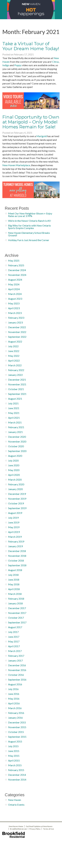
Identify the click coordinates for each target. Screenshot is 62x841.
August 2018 (15, 570)
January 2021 (15, 431)
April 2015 (14, 760)
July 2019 (13, 517)
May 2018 (13, 584)
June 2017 (13, 636)
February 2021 (16, 427)
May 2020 (13, 470)
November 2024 (17, 274)
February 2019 (16, 541)
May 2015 (13, 755)
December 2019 (17, 493)
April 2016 (14, 703)
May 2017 (13, 641)
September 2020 (17, 450)
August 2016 (15, 684)
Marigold (41, 136)
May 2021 (13, 412)
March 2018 (15, 593)
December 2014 (17, 774)
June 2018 (13, 579)
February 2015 (16, 769)
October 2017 (16, 617)
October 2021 (16, 389)
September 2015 (17, 736)
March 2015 (15, 765)
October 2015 (16, 731)
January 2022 (15, 374)
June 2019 (13, 522)
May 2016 (13, 698)
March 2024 (15, 293)
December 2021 (17, 379)
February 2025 (16, 265)
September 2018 (17, 565)
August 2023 (15, 298)
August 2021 (15, 398)
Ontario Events (16, 804)
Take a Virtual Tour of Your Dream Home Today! (30, 46)
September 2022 (17, 336)
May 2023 (13, 303)
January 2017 (15, 660)
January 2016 (15, 717)
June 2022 (13, 350)
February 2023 (16, 317)
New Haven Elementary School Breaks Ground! (29, 234)
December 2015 (17, 722)
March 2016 (15, 708)
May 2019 (13, 527)
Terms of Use (48, 829)
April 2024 (14, 289)
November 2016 (17, 669)
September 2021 (17, 393)
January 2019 (15, 546)
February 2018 (16, 598)
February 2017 (16, 655)
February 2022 (16, 370)
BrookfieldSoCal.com (18, 829)
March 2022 (15, 365)
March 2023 (15, 312)
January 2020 (15, 489)
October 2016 (16, 674)
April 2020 (14, 474)
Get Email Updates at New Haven (39, 826)
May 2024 (13, 284)
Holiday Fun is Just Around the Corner (28, 240)
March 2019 (15, 536)
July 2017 (13, 631)
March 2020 (15, 479)
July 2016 (13, 689)
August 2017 (15, 627)
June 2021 (13, 408)
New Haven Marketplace (16, 165)
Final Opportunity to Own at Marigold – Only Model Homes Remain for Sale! (30, 122)
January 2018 (15, 603)
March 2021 (15, 422)
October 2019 (16, 503)
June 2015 (13, 750)
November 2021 (17, 384)
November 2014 (17, 779)
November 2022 (17, 331)
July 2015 (13, 746)
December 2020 (17, 436)
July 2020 (13, 460)
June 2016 (13, 693)
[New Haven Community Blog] (31, 9)
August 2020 (15, 455)
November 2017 (17, 612)
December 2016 (17, 665)
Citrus (55, 61)
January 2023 (15, 322)
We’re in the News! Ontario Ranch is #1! (29, 220)
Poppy (17, 65)
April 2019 (14, 531)
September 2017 (17, 622)
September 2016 (17, 679)
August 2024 (15, 279)
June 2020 (13, 465)
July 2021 (13, 403)
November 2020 (17, 441)
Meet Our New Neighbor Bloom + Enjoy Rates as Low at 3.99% (30, 214)
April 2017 (14, 646)
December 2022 (17, 327)
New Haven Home (16, 826)
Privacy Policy (35, 829)
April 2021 (14, 417)
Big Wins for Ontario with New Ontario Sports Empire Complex (29, 226)
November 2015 (17, 727)
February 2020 (16, 484)
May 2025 (13, 260)
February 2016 (16, 712)
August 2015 (15, 741)
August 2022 (15, 341)
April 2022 (14, 360)
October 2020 (16, 446)
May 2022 (13, 355)
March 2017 (15, 650)
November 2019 (17, 498)
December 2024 (17, 270)
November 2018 (17, 555)
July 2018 (13, 574)
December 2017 (17, 608)
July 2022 (13, 346)
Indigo (5, 65)
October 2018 (16, 560)
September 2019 (17, 508)
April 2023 (14, 308)
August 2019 (15, 512)
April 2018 (14, 589)
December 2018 (17, 550)
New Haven (14, 799)
